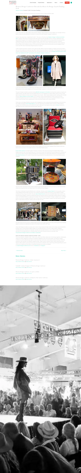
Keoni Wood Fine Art (40, 193)
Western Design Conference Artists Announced (27, 260)
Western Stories (19, 10)
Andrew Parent (51, 191)
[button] (44, 3)
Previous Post (19, 250)
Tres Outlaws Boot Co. (31, 103)
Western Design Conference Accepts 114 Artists (27, 271)
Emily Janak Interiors (20, 150)
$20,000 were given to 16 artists (43, 92)
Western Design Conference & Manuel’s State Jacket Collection (32, 277)
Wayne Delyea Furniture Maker (26, 96)
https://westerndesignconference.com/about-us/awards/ (28, 232)
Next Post (63, 250)
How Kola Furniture (20, 155)
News (17, 261)
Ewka (57, 105)
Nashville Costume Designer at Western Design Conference (31, 266)
